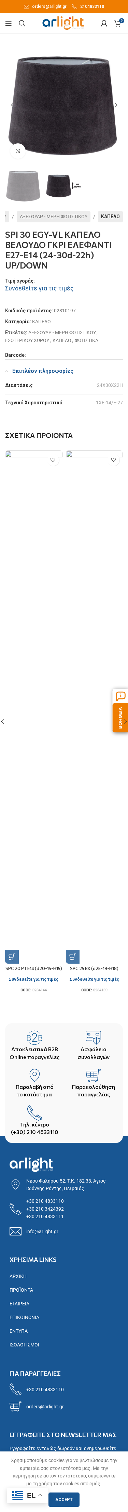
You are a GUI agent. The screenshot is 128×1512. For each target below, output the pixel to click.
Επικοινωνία (24, 1317)
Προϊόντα (21, 1290)
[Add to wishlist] (53, 460)
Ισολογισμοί (24, 1344)
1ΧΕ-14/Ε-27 (109, 402)
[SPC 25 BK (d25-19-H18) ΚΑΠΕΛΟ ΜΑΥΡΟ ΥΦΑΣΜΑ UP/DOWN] (94, 707)
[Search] (22, 23)
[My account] (104, 23)
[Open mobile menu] (8, 23)
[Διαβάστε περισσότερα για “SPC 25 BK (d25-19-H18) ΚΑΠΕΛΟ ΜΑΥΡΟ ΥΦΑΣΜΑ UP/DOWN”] (73, 957)
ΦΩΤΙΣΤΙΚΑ (86, 340)
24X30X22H (110, 385)
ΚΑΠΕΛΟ (110, 216)
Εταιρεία (19, 1303)
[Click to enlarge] (18, 151)
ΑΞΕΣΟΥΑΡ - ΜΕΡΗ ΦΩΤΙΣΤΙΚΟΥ (53, 216)
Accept (64, 1499)
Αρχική (18, 1276)
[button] (12, 105)
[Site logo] (63, 23)
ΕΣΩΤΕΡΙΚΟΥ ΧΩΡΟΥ (27, 340)
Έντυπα (19, 1331)
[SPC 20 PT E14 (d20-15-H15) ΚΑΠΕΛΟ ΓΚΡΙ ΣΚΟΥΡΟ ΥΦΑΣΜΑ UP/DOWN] (33, 707)
